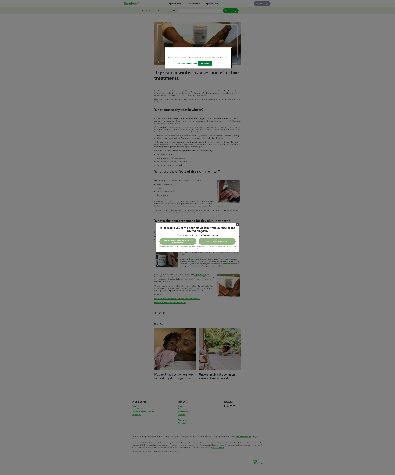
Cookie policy (223, 57)
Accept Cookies (205, 63)
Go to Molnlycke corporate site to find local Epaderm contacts (178, 241)
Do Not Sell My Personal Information (187, 63)
